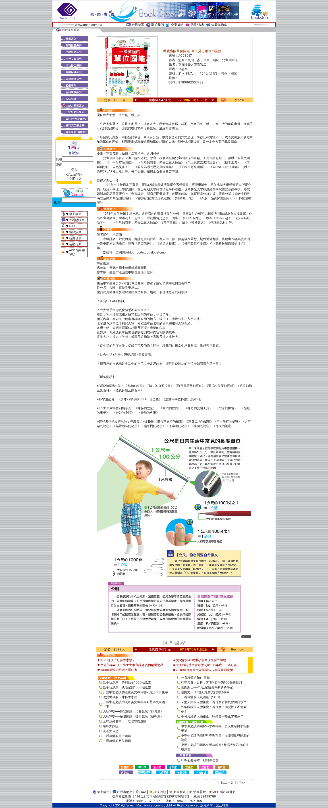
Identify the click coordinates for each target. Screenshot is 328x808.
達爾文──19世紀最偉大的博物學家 (205, 692)
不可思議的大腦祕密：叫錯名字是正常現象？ (212, 716)
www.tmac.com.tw (88, 25)
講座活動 (75, 232)
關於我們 (157, 25)
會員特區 (138, 25)
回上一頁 (227, 782)
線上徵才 (75, 214)
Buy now (237, 100)
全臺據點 (177, 25)
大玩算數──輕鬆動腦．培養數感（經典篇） (133, 711)
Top (242, 782)
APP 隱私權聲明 (224, 792)
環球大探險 (110, 726)
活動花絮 (75, 244)
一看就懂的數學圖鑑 (117, 741)
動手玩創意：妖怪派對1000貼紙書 (127, 687)
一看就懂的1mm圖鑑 (195, 677)
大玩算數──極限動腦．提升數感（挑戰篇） (133, 716)
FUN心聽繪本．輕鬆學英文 (200, 760)
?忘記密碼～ (74, 174)
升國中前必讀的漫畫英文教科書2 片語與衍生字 (135, 692)
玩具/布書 (197, 25)
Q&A (72, 226)
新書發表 (75, 238)
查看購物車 (219, 25)
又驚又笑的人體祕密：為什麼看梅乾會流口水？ (214, 702)
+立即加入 (74, 179)
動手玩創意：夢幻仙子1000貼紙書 (127, 682)
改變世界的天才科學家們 (120, 697)
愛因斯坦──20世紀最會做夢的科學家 (207, 687)
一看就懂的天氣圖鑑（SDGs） (202, 697)
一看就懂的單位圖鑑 (117, 736)
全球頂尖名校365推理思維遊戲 (124, 721)
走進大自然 (110, 731)
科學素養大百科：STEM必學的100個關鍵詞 (211, 682)
